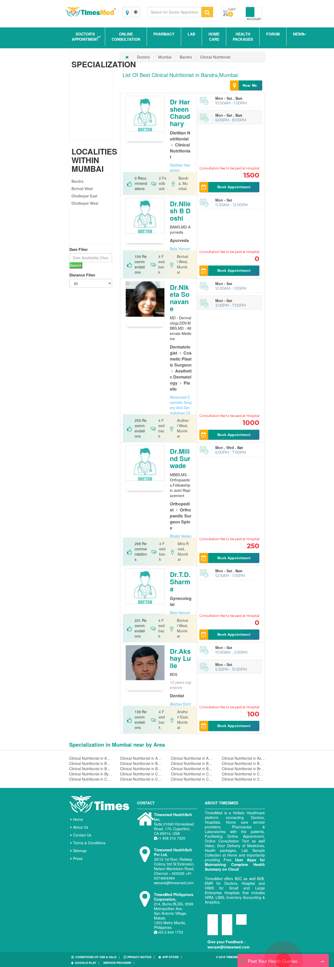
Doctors (143, 57)
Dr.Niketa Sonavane (179, 298)
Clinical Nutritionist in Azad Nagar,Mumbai (243, 758)
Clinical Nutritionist (215, 57)
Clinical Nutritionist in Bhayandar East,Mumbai (243, 763)
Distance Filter (82, 275)
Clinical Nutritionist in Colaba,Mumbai (243, 779)
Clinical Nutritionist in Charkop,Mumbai (192, 773)
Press (77, 858)
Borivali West (82, 188)
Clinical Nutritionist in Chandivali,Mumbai (141, 773)
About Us (80, 827)
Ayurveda (179, 240)
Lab (191, 34)
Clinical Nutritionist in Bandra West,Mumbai (141, 763)
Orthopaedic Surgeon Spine (180, 519)
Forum (273, 34)
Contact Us (82, 835)
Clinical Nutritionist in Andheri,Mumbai (90, 758)
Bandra (77, 181)
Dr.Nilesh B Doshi (180, 211)
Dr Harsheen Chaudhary (180, 112)
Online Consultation (126, 36)
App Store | (172, 957)
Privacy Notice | (140, 957)
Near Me (250, 85)
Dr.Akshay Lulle (180, 658)
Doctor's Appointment (85, 36)
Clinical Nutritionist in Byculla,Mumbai (90, 773)
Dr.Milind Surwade (180, 458)
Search (76, 265)
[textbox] (174, 12)
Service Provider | (118, 963)
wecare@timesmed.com (228, 947)
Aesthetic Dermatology (181, 377)
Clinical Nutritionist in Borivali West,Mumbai (192, 768)
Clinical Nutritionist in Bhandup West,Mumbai (192, 763)
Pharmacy (163, 34)
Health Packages (243, 36)
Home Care (213, 36)
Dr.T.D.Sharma (180, 581)
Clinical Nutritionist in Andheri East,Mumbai (141, 758)
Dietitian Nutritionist (180, 136)
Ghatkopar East (84, 195)
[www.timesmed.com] (127, 57)
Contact (146, 802)
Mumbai (164, 57)
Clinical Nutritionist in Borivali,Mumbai (90, 768)
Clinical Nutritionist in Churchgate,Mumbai (192, 779)
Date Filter (78, 249)
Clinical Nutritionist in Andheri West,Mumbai (192, 758)
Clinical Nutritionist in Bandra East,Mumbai (90, 763)
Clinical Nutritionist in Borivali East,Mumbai (141, 768)
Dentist (177, 696)
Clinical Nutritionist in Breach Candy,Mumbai (243, 768)
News (298, 34)
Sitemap (80, 850)
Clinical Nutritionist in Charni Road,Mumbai (243, 773)
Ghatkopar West (84, 203)
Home (78, 819)
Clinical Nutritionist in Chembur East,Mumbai (141, 779)
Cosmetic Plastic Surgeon (181, 359)
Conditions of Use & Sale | (97, 957)
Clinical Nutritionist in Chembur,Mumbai (90, 779)
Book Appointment (233, 186)
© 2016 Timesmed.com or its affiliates (237, 959)
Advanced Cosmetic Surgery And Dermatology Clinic (181, 407)
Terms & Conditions (89, 842)
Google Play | (87, 963)
